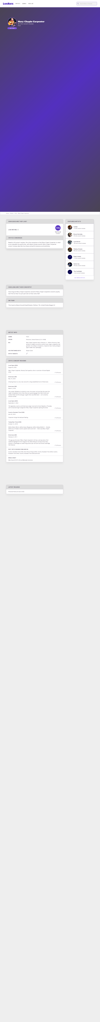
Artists (18, 3)
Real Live (30, 3)
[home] (8, 4)
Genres (24, 3)
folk (16, 213)
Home (7, 213)
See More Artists (79, 278)
